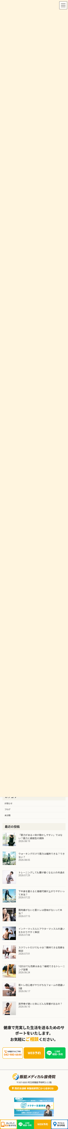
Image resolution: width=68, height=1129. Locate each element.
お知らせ (8, 803)
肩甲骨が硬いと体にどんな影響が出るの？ (40, 1004)
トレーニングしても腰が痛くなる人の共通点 (41, 872)
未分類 (7, 815)
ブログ (7, 809)
